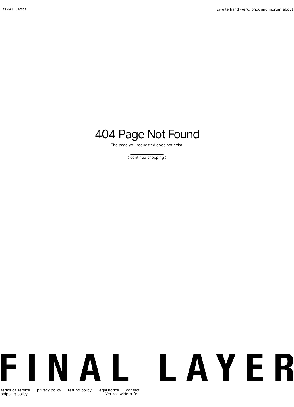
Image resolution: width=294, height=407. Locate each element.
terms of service (15, 390)
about (288, 9)
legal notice (108, 390)
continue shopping (147, 157)
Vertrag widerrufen (122, 393)
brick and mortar (266, 9)
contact (133, 390)
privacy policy (49, 390)
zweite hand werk (233, 9)
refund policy (80, 390)
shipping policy (14, 393)
